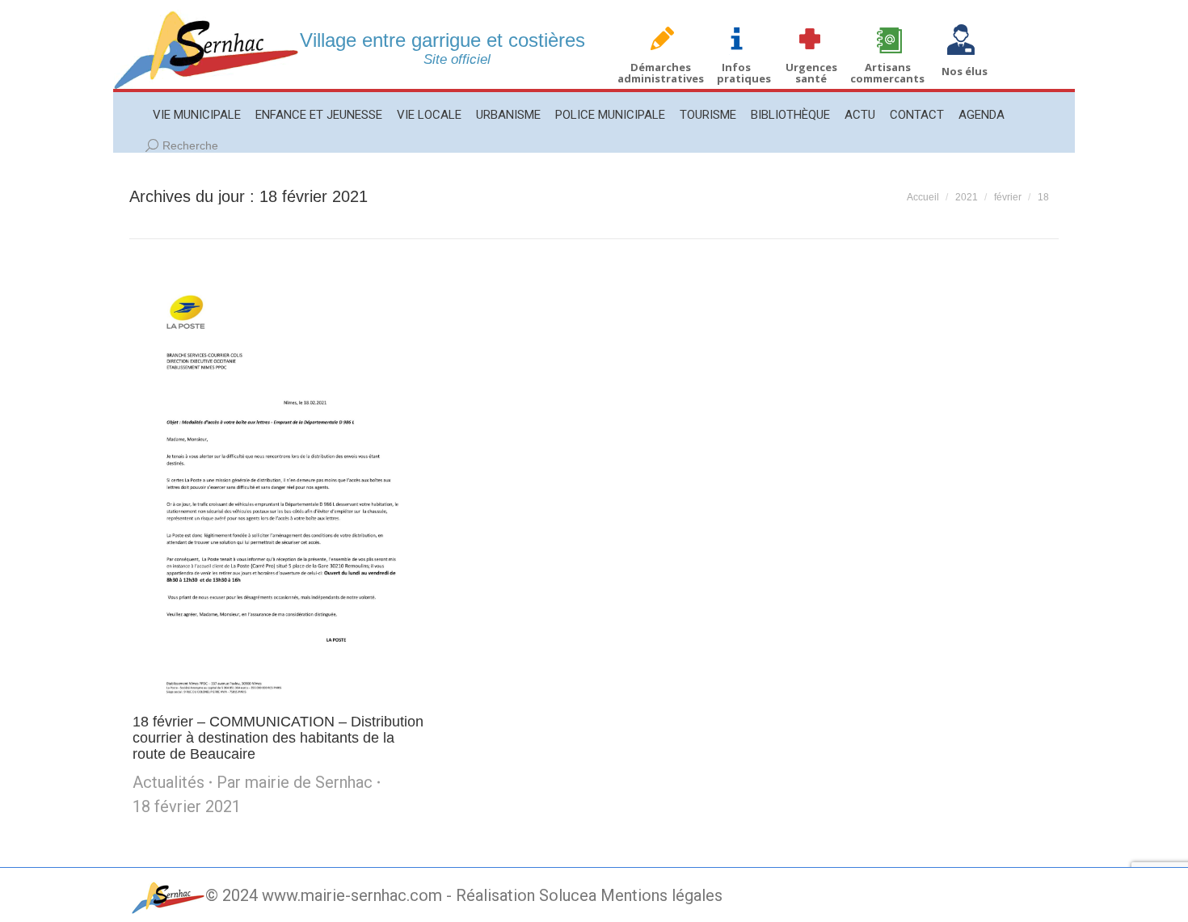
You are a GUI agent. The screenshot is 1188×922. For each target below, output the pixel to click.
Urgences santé (811, 73)
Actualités (168, 782)
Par (295, 782)
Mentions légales (661, 895)
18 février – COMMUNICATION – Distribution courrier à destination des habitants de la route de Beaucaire (278, 738)
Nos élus (965, 71)
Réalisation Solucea (526, 895)
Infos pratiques (744, 73)
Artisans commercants (887, 73)
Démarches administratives (660, 73)
